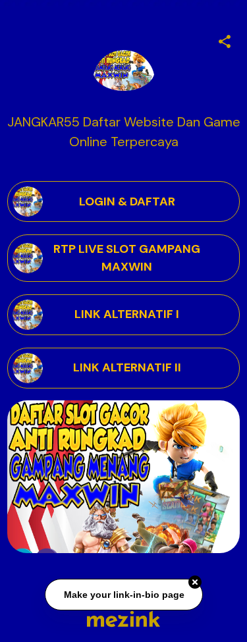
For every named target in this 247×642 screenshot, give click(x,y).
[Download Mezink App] (123, 618)
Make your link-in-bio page (123, 594)
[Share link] (225, 39)
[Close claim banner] (195, 582)
